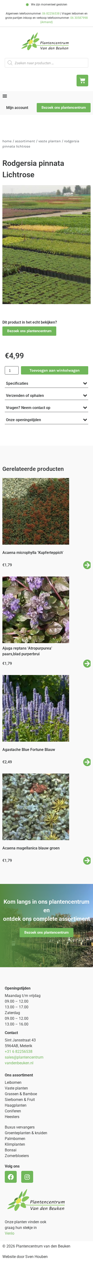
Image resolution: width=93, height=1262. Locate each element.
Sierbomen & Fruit (20, 1099)
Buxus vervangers (20, 1127)
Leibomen (13, 1082)
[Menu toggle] (4, 96)
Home (7, 141)
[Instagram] (27, 1177)
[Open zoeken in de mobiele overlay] (46, 63)
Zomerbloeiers (17, 1156)
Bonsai (10, 1150)
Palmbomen (15, 1138)
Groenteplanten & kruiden (26, 1133)
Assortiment (25, 141)
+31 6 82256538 (18, 1051)
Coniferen (13, 1111)
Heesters (12, 1116)
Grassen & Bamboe (21, 1094)
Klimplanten (15, 1144)
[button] (29, 331)
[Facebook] (11, 1177)
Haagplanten (15, 1105)
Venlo (9, 1233)
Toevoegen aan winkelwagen (55, 370)
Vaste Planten (49, 141)
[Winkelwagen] (82, 80)
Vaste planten (16, 1088)
